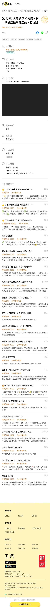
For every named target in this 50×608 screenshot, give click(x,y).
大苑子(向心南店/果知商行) (30, 10)
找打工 (7, 516)
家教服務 (21, 544)
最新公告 (35, 544)
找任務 (20, 516)
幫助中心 (21, 548)
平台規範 (8, 548)
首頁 (3, 10)
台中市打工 (12, 10)
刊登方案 (8, 528)
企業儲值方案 (36, 528)
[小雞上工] (7, 4)
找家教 (34, 516)
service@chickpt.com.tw (20, 574)
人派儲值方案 (9, 532)
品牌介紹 (8, 544)
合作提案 (35, 548)
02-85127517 (16, 571)
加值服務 (21, 528)
